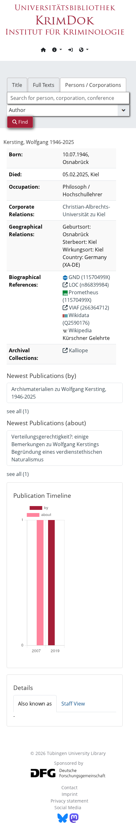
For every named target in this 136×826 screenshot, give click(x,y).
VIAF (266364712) (88, 307)
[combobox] (68, 98)
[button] (57, 49)
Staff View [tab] (73, 703)
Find (22, 122)
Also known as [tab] (35, 703)
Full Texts (43, 84)
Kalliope (78, 350)
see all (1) (18, 411)
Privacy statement (69, 801)
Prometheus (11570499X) (80, 296)
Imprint (69, 794)
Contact (69, 787)
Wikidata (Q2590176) (76, 319)
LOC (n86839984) (88, 284)
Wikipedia (80, 330)
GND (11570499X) (89, 277)
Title (17, 84)
